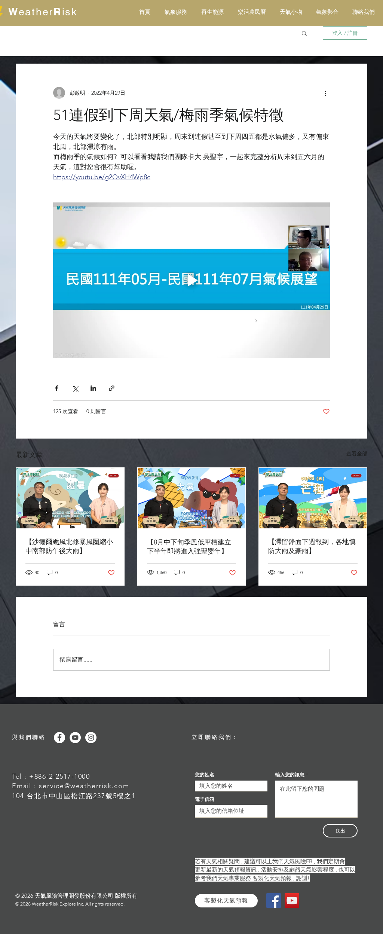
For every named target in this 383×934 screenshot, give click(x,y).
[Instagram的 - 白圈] (90, 737)
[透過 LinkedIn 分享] (93, 388)
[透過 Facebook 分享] (56, 388)
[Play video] (191, 280)
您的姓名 (204, 774)
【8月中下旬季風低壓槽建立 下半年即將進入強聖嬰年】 (189, 546)
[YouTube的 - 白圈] (75, 737)
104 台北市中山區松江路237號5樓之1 (74, 796)
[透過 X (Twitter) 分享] (75, 388)
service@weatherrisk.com (84, 786)
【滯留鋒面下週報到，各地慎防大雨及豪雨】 (312, 546)
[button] (304, 33)
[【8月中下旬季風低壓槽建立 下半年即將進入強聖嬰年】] (191, 498)
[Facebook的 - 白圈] (59, 737)
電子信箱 (204, 799)
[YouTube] (292, 900)
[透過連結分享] (111, 388)
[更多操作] (325, 92)
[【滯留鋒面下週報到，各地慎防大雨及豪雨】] (313, 498)
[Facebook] (273, 900)
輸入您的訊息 (289, 774)
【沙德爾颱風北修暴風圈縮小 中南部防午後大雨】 (70, 546)
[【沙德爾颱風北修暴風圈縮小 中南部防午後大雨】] (70, 498)
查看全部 (356, 453)
